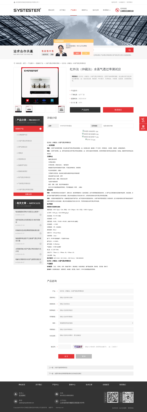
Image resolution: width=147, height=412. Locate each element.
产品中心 (55, 384)
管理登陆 (131, 408)
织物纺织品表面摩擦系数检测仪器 (28, 230)
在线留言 (122, 2)
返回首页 (114, 2)
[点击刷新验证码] (78, 346)
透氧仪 (20, 153)
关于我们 (63, 10)
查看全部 (28, 194)
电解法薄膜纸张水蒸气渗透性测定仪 (28, 259)
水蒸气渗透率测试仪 (61, 367)
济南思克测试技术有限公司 (30, 2)
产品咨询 (85, 110)
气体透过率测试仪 (24, 183)
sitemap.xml (59, 407)
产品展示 (74, 10)
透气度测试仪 (22, 147)
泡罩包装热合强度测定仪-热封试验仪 (28, 221)
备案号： (51, 407)
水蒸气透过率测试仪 (25, 141)
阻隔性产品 (39, 63)
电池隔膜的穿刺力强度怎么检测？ (28, 212)
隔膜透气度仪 (22, 165)
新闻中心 (85, 10)
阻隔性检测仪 (22, 171)
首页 (24, 63)
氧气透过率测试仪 (24, 177)
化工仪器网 (122, 408)
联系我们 (129, 2)
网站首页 (51, 10)
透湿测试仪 (22, 159)
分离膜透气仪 (22, 135)
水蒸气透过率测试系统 (53, 63)
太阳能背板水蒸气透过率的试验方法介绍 (28, 250)
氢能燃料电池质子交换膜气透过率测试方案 (28, 240)
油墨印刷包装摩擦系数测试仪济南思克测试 (68, 373)
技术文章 (96, 10)
